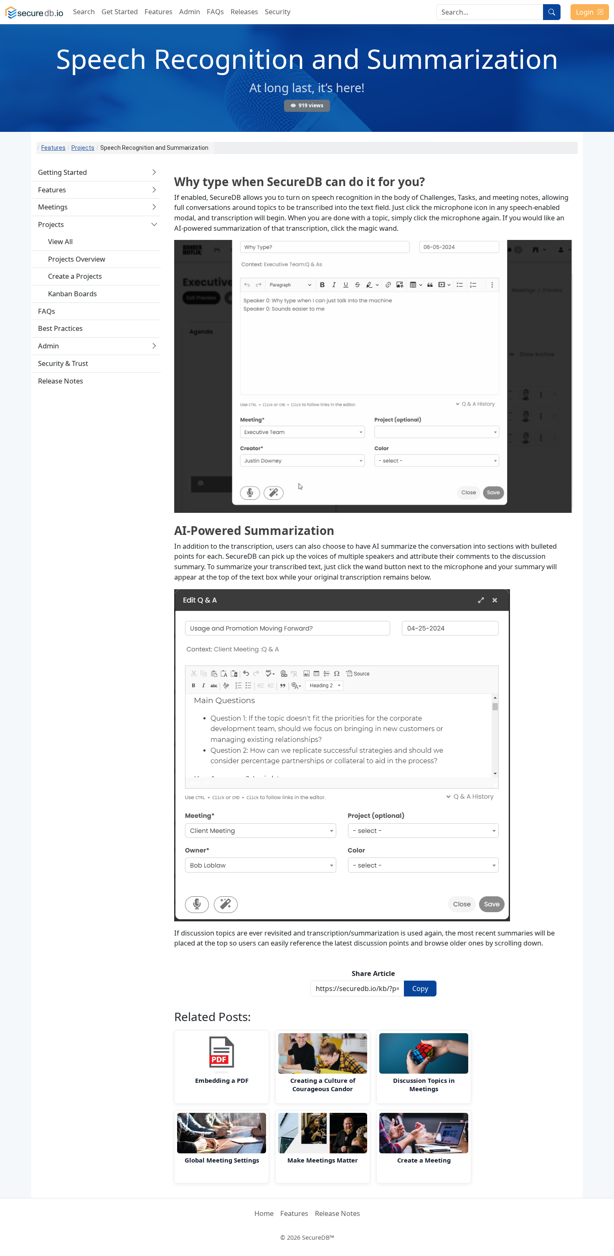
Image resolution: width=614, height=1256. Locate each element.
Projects (82, 147)
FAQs (215, 11)
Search (84, 11)
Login (585, 12)
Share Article (373, 973)
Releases (244, 11)
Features (159, 11)
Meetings (53, 207)
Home (264, 1213)
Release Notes (60, 380)
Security (277, 11)
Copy (420, 988)
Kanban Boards (72, 293)
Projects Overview (76, 258)
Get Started (119, 11)
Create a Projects (75, 276)
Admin (189, 11)
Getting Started (62, 172)
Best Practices (60, 328)
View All (60, 241)
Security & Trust (63, 363)
